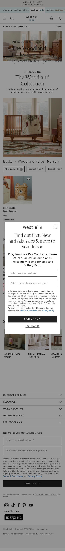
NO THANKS (33, 326)
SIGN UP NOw (32, 319)
